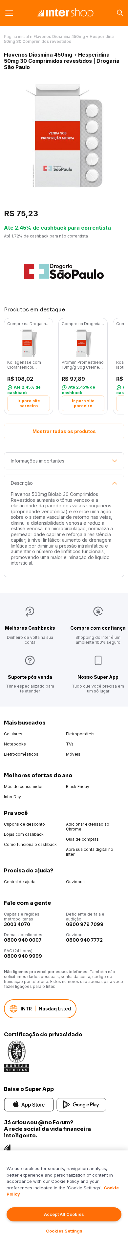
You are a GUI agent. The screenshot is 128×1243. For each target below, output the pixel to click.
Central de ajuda (19, 881)
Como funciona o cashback (30, 844)
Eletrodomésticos (21, 754)
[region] (64, 1196)
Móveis (73, 754)
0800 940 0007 (23, 940)
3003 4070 (17, 924)
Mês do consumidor (23, 786)
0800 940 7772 (84, 940)
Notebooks (15, 744)
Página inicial (16, 36)
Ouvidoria (75, 881)
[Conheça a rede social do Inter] (7, 1147)
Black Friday (77, 786)
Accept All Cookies (64, 1214)
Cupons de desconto (24, 824)
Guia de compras (82, 839)
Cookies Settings (64, 1231)
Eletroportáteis (80, 733)
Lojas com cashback (24, 834)
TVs (70, 744)
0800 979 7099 (84, 924)
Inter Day (12, 796)
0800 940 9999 (23, 956)
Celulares (13, 733)
